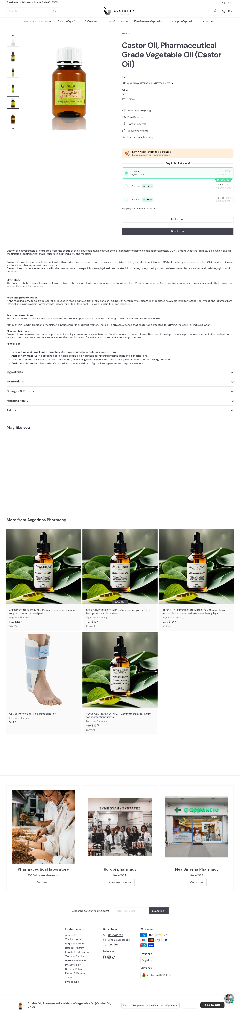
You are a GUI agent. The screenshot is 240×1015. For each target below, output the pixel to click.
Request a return (74, 943)
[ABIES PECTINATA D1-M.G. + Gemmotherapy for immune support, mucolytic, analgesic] (43, 580)
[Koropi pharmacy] (120, 827)
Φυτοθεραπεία (116, 21)
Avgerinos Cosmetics (35, 21)
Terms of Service (75, 956)
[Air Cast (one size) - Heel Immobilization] (43, 679)
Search (69, 977)
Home (125, 33)
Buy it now (177, 231)
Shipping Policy (73, 969)
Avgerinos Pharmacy (46, 519)
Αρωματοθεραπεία (183, 21)
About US (70, 935)
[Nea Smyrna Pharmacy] (196, 827)
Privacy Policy (73, 964)
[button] (177, 172)
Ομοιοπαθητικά (66, 21)
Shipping (126, 208)
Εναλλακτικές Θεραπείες (148, 21)
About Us (209, 21)
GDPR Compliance (75, 960)
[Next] (13, 127)
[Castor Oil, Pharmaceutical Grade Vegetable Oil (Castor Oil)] (24, 471)
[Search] (55, 11)
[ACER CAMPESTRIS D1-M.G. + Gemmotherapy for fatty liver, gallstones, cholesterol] (120, 580)
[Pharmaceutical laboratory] (43, 827)
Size (124, 77)
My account (72, 981)
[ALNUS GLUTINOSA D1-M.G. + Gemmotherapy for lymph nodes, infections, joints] (120, 683)
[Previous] (13, 36)
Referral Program (74, 947)
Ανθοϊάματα (92, 21)
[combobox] (33, 11)
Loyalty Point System (77, 952)
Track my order (73, 939)
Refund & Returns (75, 973)
